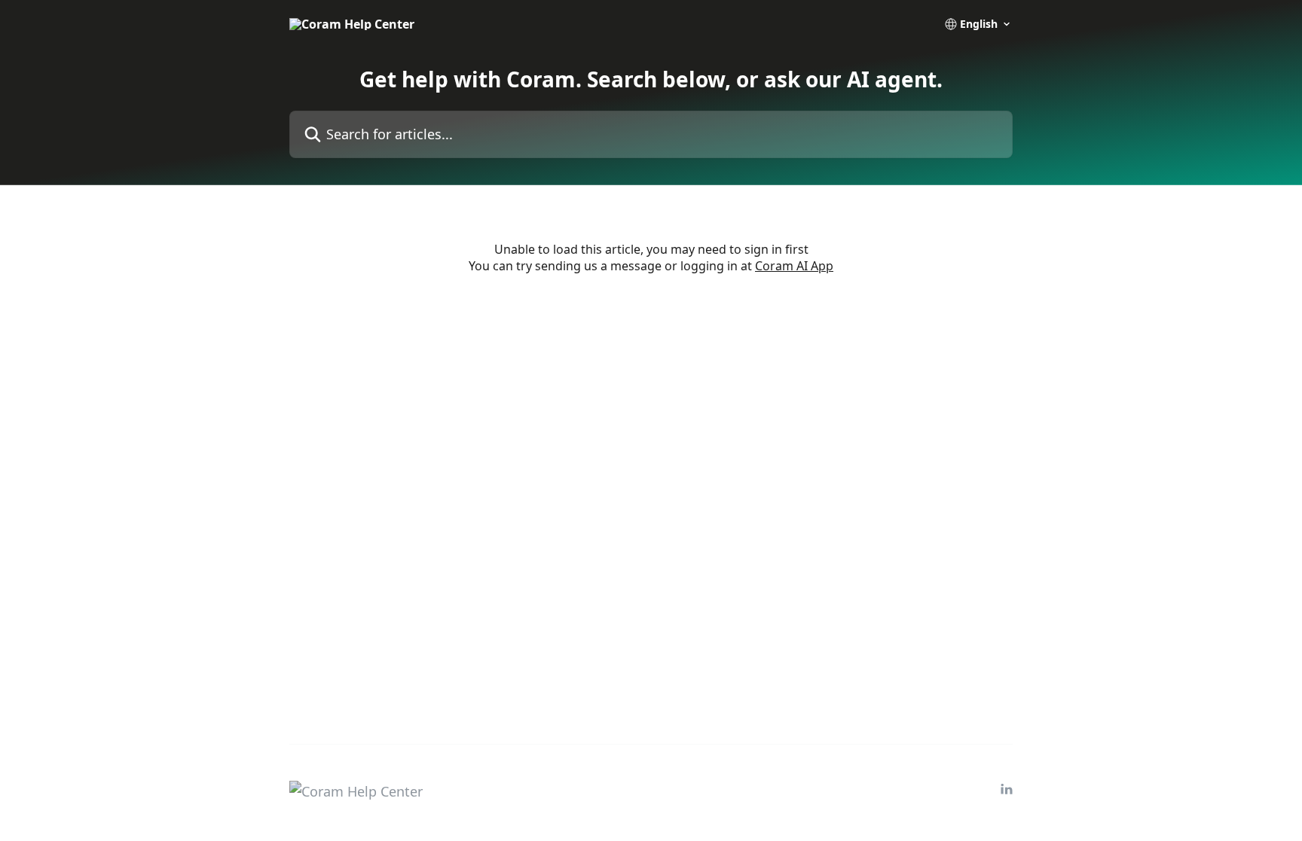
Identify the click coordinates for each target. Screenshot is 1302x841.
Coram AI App (794, 265)
